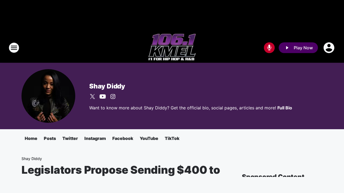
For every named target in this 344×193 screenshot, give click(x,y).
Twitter (70, 138)
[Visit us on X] (92, 96)
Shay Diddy (107, 86)
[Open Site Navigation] (14, 47)
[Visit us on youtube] (102, 96)
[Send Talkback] (269, 47)
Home (31, 138)
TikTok (172, 138)
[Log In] (329, 47)
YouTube (149, 138)
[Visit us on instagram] (113, 96)
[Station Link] (172, 48)
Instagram (95, 138)
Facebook (122, 138)
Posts (50, 138)
